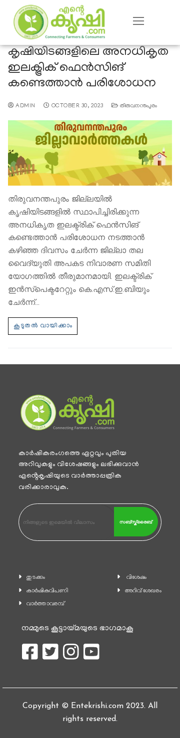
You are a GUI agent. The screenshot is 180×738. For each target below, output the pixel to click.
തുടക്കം (35, 577)
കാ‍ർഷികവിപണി (47, 591)
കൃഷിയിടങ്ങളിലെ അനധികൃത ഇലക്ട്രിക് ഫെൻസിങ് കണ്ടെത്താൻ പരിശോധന (88, 68)
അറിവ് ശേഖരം (143, 591)
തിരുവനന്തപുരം (137, 106)
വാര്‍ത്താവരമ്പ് (45, 604)
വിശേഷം (136, 577)
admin (25, 106)
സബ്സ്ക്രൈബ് (136, 521)
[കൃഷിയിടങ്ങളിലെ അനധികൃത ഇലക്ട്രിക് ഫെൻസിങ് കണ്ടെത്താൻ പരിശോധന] (90, 153)
